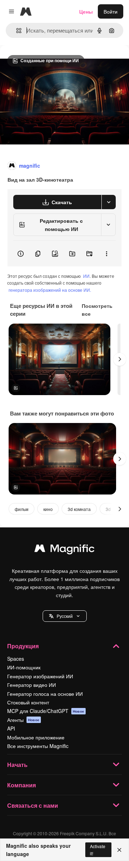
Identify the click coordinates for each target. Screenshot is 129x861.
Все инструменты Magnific (37, 745)
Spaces (15, 658)
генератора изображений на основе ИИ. (50, 290)
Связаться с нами (32, 805)
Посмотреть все (97, 309)
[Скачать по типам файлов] (108, 202)
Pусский (65, 616)
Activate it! (97, 849)
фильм (21, 509)
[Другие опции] (106, 253)
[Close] (119, 850)
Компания (21, 785)
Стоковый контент (28, 702)
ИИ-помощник (23, 667)
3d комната (79, 509)
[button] (65, 616)
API (11, 728)
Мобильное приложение (35, 737)
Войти (111, 11)
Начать (17, 765)
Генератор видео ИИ (31, 684)
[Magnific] (64, 550)
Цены (86, 11)
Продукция (23, 646)
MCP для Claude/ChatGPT (45, 710)
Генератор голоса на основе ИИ (45, 693)
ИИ (86, 276)
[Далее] (119, 359)
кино (48, 509)
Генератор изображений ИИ (40, 676)
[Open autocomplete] (16, 30)
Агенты (23, 719)
